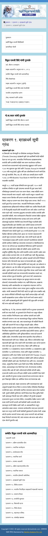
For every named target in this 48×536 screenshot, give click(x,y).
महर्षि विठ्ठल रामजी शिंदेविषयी (15, 42)
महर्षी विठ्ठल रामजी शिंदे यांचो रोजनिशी (17, 88)
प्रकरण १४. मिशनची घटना (14, 503)
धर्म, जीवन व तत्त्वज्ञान (12, 65)
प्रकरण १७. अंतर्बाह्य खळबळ (15, 517)
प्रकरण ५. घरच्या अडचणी (14, 461)
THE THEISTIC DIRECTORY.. (18, 102)
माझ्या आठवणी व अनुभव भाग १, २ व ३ (18, 69)
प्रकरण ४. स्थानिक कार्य (14, 457)
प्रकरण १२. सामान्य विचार (14, 494)
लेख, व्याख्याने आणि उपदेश (14, 97)
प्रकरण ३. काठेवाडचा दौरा (14, 452)
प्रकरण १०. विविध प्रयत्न (14, 485)
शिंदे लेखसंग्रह (10, 79)
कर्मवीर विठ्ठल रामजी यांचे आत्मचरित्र (17, 74)
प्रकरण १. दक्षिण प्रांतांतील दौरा (16, 443)
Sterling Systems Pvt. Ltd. (33, 532)
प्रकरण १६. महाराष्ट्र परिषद (15, 513)
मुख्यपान (8, 37)
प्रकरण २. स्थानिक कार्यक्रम (15, 447)
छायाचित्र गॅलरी (11, 47)
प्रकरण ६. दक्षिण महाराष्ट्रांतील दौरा (17, 466)
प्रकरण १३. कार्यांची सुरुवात (15, 499)
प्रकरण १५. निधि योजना (14, 508)
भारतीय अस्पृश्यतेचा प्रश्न (14, 93)
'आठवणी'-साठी (10, 438)
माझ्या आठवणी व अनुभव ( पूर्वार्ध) (16, 83)
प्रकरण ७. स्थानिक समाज (14, 471)
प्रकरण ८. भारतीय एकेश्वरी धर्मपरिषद (17, 475)
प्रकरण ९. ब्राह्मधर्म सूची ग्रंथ (15, 480)
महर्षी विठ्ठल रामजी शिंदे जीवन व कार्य (17, 120)
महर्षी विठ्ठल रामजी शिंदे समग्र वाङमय (17, 125)
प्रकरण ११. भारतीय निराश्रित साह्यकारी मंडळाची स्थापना (24, 489)
